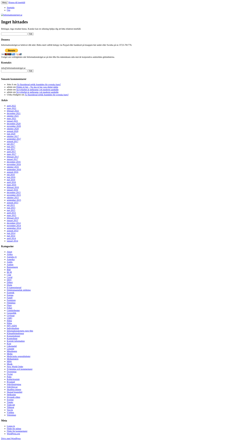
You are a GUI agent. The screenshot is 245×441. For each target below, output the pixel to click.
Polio (9, 377)
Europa (10, 295)
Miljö (9, 361)
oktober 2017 (13, 136)
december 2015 (14, 192)
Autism (10, 264)
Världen (10, 412)
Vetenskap (11, 415)
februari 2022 (13, 111)
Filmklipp (11, 303)
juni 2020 (11, 134)
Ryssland (11, 382)
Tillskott (10, 407)
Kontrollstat (12, 338)
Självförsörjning (14, 384)
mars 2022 (11, 108)
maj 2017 (11, 149)
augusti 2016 (12, 172)
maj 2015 (11, 210)
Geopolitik (11, 313)
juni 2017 (11, 146)
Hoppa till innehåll (17, 2)
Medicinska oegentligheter (18, 356)
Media (9, 354)
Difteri (10, 282)
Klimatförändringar (15, 333)
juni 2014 (11, 233)
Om (8, 10)
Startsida (10, 7)
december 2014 (14, 223)
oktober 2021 (13, 116)
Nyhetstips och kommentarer (19, 369)
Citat (9, 275)
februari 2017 (13, 157)
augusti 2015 (12, 202)
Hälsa (9, 320)
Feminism (11, 300)
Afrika (10, 254)
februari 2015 (13, 218)
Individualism (13, 328)
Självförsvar (12, 387)
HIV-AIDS (12, 326)
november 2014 (14, 225)
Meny (4, 3)
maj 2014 (11, 236)
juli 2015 (11, 205)
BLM (9, 272)
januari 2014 (12, 241)
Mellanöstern (12, 359)
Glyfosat (10, 315)
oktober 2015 (13, 197)
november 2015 (14, 195)
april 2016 (11, 182)
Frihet (9, 308)
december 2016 (14, 162)
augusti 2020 (12, 131)
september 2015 (14, 200)
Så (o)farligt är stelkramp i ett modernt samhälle (37, 89)
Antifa (9, 262)
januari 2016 (12, 190)
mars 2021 (11, 118)
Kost (9, 343)
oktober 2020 (13, 128)
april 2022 (11, 106)
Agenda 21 (12, 257)
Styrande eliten (13, 397)
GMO (9, 318)
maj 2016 (11, 179)
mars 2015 (11, 215)
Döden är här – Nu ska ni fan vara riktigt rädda (37, 87)
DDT (9, 280)
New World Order (15, 366)
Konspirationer (13, 336)
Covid (9, 277)
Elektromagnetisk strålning (19, 290)
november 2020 (14, 126)
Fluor (9, 305)
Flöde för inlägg (14, 428)
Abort (9, 252)
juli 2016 (11, 174)
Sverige (10, 400)
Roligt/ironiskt (13, 379)
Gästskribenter (13, 310)
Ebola (9, 285)
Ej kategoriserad (14, 287)
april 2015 (11, 213)
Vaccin (10, 410)
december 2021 (14, 113)
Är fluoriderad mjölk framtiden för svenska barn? (39, 84)
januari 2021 (12, 121)
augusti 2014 (12, 230)
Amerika (11, 259)
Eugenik (10, 292)
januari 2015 (12, 220)
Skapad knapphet (14, 392)
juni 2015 (11, 208)
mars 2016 (11, 185)
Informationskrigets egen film (20, 331)
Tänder (10, 402)
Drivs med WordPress (11, 438)
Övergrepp (11, 371)
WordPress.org (13, 434)
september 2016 (14, 169)
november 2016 (14, 164)
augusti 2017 (12, 141)
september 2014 (14, 228)
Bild (9, 269)
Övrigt (10, 374)
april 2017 (11, 151)
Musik (9, 364)
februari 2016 (13, 187)
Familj (9, 298)
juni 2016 (11, 177)
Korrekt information (16, 341)
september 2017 (14, 139)
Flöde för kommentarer (17, 431)
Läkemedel (12, 346)
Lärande (10, 349)
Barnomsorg (12, 267)
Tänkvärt (11, 405)
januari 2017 (12, 159)
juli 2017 (11, 144)
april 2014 (11, 238)
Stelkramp (11, 394)
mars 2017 (11, 154)
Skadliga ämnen (14, 389)
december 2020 (14, 123)
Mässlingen (12, 351)
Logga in (11, 426)
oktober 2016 (13, 167)
